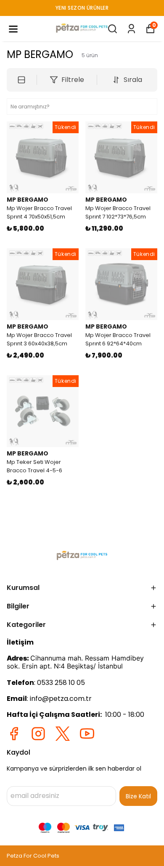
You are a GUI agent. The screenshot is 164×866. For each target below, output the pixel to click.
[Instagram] (38, 733)
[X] (63, 733)
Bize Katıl (138, 796)
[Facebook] (14, 733)
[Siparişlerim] (131, 29)
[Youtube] (87, 733)
